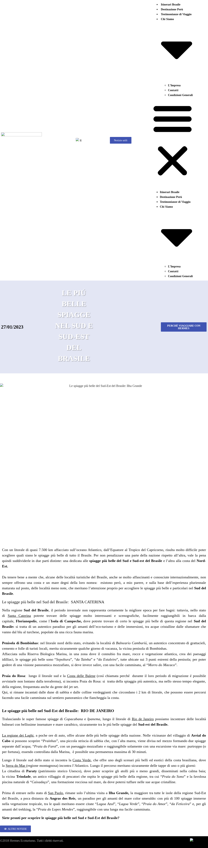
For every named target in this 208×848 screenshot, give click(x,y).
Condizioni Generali (180, 95)
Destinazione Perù (172, 9)
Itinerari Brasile (170, 4)
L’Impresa (174, 85)
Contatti (173, 90)
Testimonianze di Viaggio (176, 14)
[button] (172, 140)
